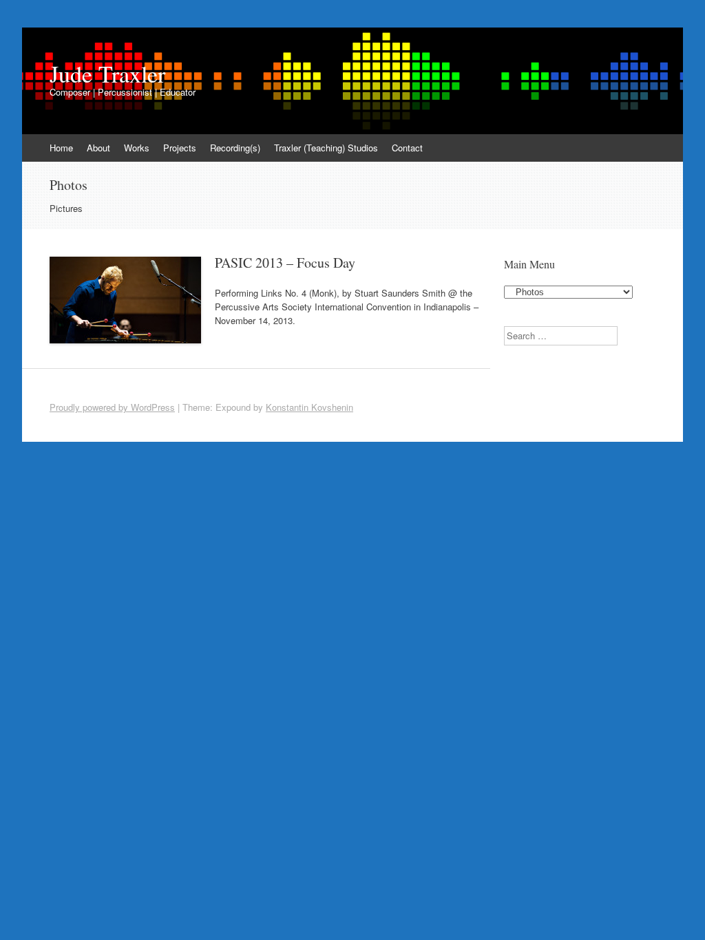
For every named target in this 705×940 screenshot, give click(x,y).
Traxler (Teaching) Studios (326, 147)
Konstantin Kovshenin (309, 407)
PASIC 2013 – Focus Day (285, 262)
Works (136, 147)
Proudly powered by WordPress (112, 407)
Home (61, 147)
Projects (179, 147)
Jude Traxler (107, 73)
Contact (407, 147)
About (98, 147)
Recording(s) (235, 147)
